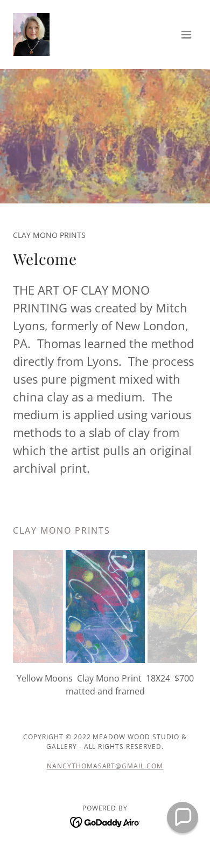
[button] (186, 34)
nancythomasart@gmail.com (105, 766)
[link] (31, 34)
